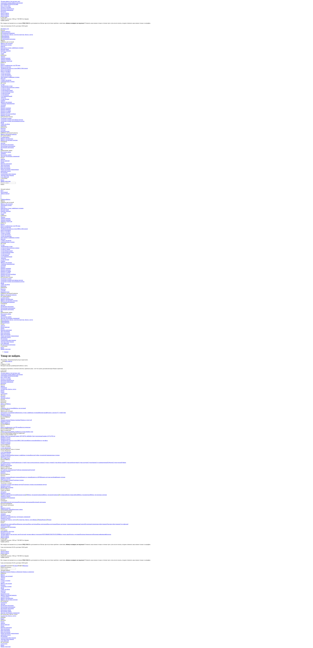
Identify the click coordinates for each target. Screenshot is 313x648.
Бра (2, 149)
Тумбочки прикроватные (8, 103)
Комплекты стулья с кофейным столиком (12, 47)
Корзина (3, 396)
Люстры (3, 143)
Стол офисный (5, 177)
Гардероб (3, 105)
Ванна (2, 179)
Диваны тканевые (6, 59)
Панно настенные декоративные (10, 169)
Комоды (3, 46)
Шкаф (2, 122)
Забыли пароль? (5, 193)
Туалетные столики (6, 118)
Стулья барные (5, 94)
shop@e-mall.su (5, 13)
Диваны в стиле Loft (6, 61)
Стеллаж (3, 130)
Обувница (3, 125)
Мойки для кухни (6, 181)
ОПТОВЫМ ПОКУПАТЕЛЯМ (9, 4)
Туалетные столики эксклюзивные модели (12, 121)
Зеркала (3, 159)
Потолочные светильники (8, 146)
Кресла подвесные (6, 67)
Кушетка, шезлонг (6, 50)
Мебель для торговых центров (9, 140)
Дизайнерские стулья (6, 86)
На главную (9, 361)
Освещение (11, 302)
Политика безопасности (7, 8)
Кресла (3, 64)
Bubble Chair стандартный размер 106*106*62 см (14, 436)
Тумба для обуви (5, 124)
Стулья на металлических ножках (10, 87)
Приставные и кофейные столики (10, 77)
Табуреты (3, 97)
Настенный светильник (7, 147)
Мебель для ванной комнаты (9, 134)
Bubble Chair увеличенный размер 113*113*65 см (41, 436)
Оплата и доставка (6, 7)
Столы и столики (5, 72)
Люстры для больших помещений (10, 156)
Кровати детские (5, 115)
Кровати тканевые (6, 108)
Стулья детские (5, 99)
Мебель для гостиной (7, 43)
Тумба (2, 53)
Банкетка (3, 128)
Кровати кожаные (6, 109)
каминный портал (6, 171)
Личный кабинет (5, 398)
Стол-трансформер (6, 452)
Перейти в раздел (5, 414)
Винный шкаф (5, 49)
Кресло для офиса (6, 71)
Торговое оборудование (7, 175)
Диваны (3, 56)
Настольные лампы (6, 155)
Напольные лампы (6, 152)
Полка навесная (5, 160)
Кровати (3, 106)
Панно (2, 162)
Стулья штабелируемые (7, 91)
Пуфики (3, 100)
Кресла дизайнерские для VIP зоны (10, 65)
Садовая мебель (5, 137)
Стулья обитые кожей (7, 90)
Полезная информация (7, 10)
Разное (7, 322)
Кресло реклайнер (6, 69)
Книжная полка (5, 131)
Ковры (7, 321)
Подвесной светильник (7, 144)
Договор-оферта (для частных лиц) (10, 1)
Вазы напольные (5, 166)
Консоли (3, 78)
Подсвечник (4, 172)
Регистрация (4, 192)
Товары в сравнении (28, 571)
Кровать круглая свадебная (8, 113)
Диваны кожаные (5, 58)
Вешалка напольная (6, 163)
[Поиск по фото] (2, 186)
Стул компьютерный (6, 96)
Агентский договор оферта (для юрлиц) (12, 3)
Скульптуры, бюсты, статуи (25, 319)
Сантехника (12, 344)
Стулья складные (5, 93)
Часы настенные (5, 165)
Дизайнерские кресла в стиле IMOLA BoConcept (14, 68)
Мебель (8, 199)
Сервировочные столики (8, 81)
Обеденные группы (6, 45)
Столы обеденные (6, 74)
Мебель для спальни (6, 102)
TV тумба (3, 52)
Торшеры (3, 153)
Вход (2, 190)
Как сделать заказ (5, 5)
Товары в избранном (16, 571)
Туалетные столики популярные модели (12, 119)
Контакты (3, 11)
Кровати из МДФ (5, 112)
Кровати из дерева (6, 111)
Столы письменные (6, 75)
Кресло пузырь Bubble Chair (25, 431)
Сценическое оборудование (8, 174)
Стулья (2, 84)
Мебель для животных (7, 138)
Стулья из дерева (5, 89)
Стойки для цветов (6, 80)
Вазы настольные (5, 168)
